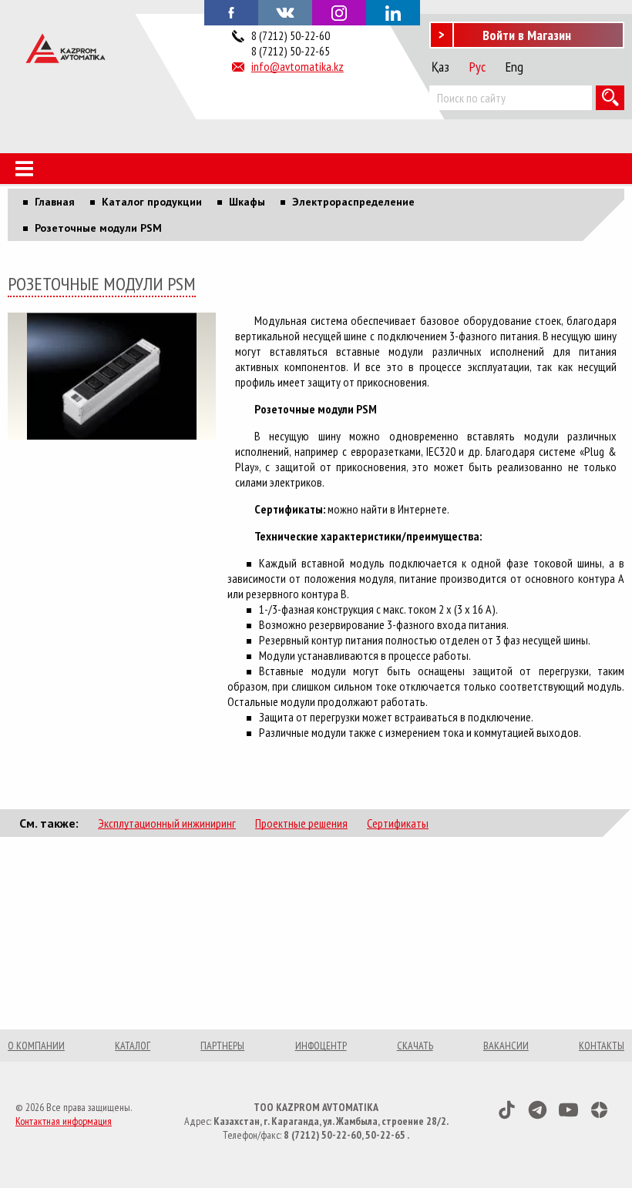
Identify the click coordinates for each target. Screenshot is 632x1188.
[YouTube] (568, 1109)
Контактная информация (63, 1121)
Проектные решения (301, 823)
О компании (36, 1045)
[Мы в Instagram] (339, 12)
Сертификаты (398, 823)
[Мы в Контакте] (285, 11)
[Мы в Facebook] (231, 11)
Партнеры (222, 1045)
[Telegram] (537, 1109)
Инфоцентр (321, 1045)
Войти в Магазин (526, 35)
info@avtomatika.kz (297, 66)
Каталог (132, 1045)
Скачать (415, 1045)
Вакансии (506, 1045)
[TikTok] (506, 1109)
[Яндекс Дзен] (599, 1109)
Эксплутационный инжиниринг (167, 823)
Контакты (601, 1045)
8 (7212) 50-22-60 (290, 35)
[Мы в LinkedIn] (393, 12)
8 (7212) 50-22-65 (290, 51)
